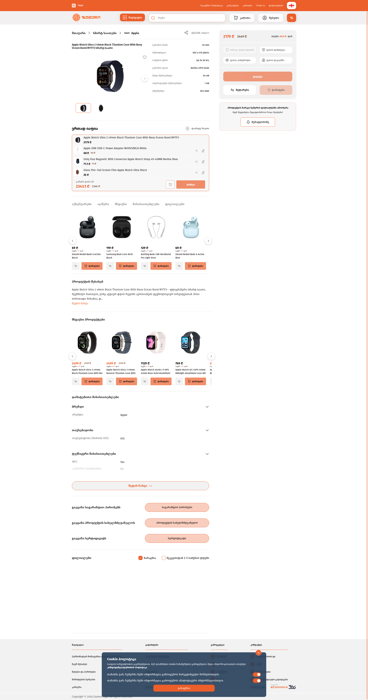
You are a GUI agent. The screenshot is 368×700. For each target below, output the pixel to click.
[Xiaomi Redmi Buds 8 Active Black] (87, 227)
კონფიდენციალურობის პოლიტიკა (127, 667)
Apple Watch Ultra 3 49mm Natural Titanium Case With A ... (121, 371)
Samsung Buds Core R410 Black (119, 256)
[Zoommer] (86, 18)
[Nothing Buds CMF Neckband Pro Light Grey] (156, 227)
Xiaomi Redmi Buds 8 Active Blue (189, 256)
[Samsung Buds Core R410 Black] (121, 227)
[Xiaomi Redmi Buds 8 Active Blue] (190, 227)
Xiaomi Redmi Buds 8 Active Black (86, 256)
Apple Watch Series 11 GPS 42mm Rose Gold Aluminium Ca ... (155, 371)
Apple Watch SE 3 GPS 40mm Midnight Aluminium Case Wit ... (190, 371)
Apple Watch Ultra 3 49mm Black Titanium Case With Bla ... (87, 371)
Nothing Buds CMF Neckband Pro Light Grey (156, 256)
